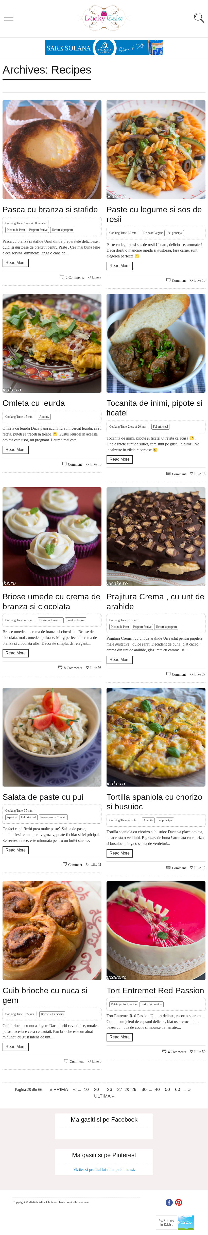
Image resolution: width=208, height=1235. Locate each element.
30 (144, 1089)
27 (119, 1089)
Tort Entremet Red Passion (155, 990)
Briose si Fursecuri (50, 620)
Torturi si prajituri (62, 230)
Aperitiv (44, 417)
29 (133, 1089)
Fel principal (174, 233)
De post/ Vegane (153, 233)
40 (157, 1089)
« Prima (59, 1089)
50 (167, 1089)
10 (86, 1089)
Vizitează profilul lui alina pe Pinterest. (104, 1169)
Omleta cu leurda (34, 403)
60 (177, 1089)
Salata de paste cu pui (43, 797)
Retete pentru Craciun (53, 817)
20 (96, 1089)
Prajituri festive (38, 230)
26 (109, 1089)
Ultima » (104, 1096)
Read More (16, 262)
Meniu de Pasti (16, 230)
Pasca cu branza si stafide (50, 209)
